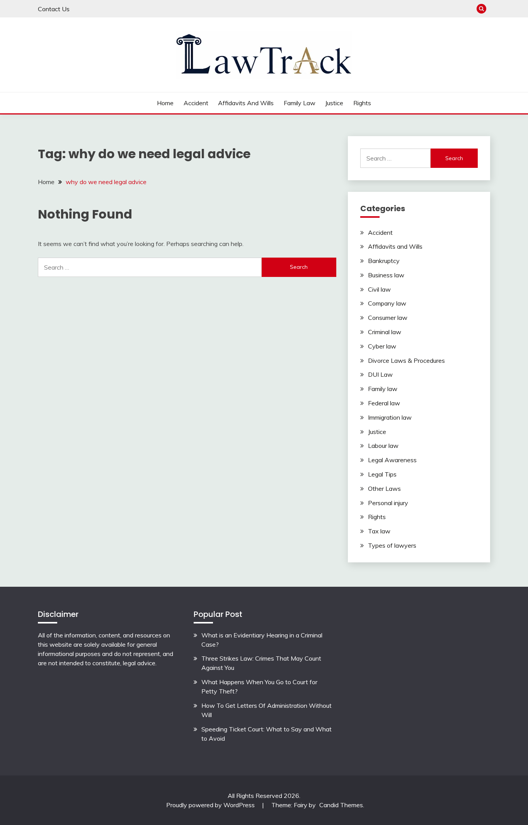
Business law (386, 275)
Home (165, 103)
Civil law (379, 289)
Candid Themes (341, 805)
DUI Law (380, 374)
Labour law (383, 445)
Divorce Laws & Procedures (406, 360)
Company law (387, 303)
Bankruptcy (384, 261)
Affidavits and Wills (246, 103)
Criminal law (384, 332)
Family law (299, 103)
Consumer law (387, 317)
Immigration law (390, 417)
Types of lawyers (392, 545)
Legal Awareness (392, 460)
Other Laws (384, 488)
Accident (196, 103)
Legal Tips (382, 474)
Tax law (379, 531)
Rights (362, 103)
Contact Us (54, 9)
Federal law (384, 403)
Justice (334, 103)
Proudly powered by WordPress (211, 805)
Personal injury (388, 503)
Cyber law (382, 346)
